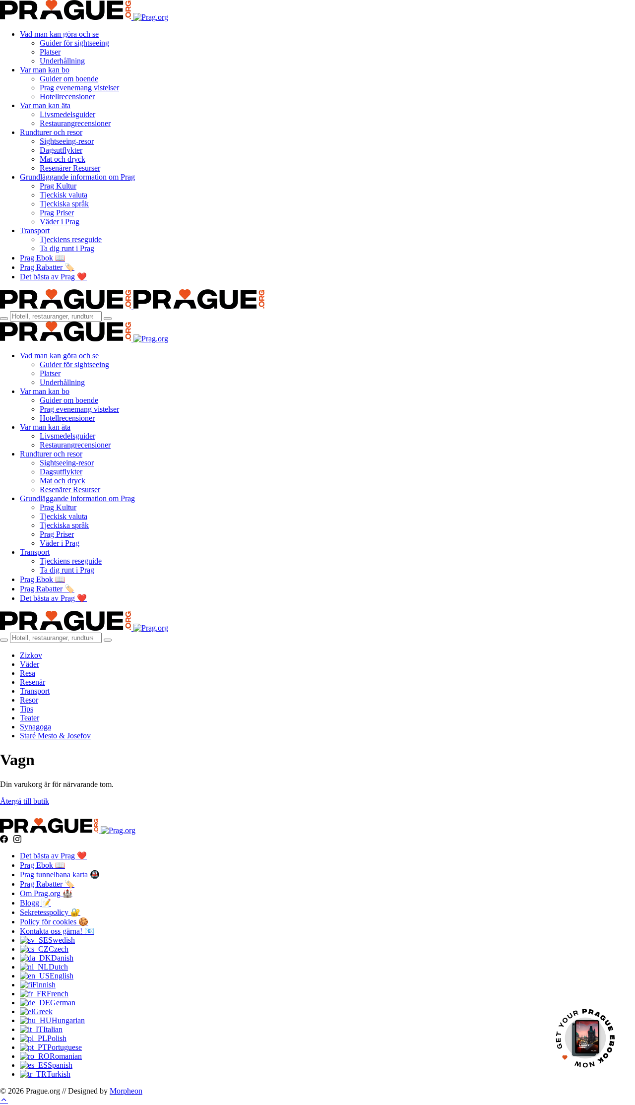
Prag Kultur (58, 186)
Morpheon (126, 1091)
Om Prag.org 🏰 (46, 893)
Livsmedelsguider (67, 114)
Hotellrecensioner (67, 96)
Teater (29, 718)
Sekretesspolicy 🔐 (50, 912)
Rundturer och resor (51, 132)
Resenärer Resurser (70, 168)
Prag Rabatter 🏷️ (47, 267)
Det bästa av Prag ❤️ (53, 276)
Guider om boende (69, 78)
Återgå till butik (24, 801)
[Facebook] (4, 839)
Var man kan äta (45, 105)
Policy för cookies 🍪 (54, 921)
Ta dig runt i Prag (67, 248)
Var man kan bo (44, 69)
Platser (50, 52)
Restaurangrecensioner (75, 123)
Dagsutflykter (61, 150)
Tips (26, 709)
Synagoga (35, 726)
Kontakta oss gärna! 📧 (57, 931)
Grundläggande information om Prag (77, 177)
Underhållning (62, 61)
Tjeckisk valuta (63, 195)
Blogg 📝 (35, 903)
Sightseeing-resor (67, 141)
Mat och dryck (62, 159)
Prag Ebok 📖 (42, 258)
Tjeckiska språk (64, 203)
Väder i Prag (59, 221)
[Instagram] (17, 839)
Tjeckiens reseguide (71, 239)
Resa (27, 673)
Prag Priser (57, 212)
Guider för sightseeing (74, 43)
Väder (29, 664)
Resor (29, 700)
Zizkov (31, 655)
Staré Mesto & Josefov (55, 735)
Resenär (32, 682)
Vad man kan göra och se (59, 34)
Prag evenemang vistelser (79, 87)
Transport (35, 230)
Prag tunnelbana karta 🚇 (60, 874)
